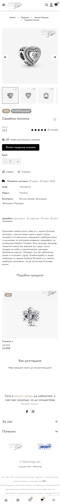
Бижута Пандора (41, 17)
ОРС (44, 481)
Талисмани (41, 198)
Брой (4, 155)
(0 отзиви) (53, 129)
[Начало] (6, 500)
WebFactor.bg (37, 467)
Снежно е (7, 341)
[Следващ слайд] (54, 57)
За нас (7, 421)
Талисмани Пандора (12, 203)
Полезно (9, 431)
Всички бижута (27, 198)
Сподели (26, 171)
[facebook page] (26, 412)
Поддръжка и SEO (25, 467)
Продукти (25, 17)
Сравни (10, 171)
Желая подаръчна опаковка (21, 147)
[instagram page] (33, 412)
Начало (12, 17)
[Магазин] (18, 500)
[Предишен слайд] (5, 57)
